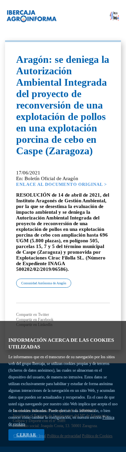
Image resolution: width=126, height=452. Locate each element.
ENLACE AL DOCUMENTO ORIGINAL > (61, 184)
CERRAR (26, 435)
